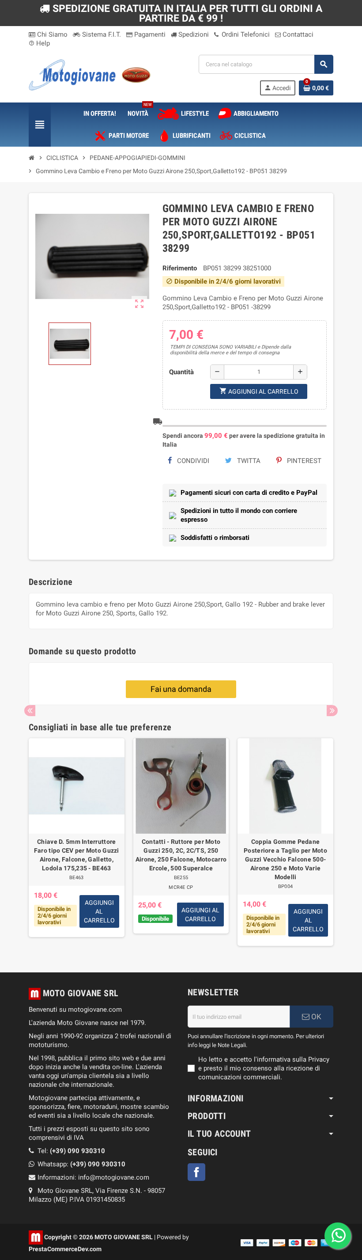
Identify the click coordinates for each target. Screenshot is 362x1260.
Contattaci (297, 34)
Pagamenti (149, 34)
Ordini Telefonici (245, 34)
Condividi (192, 461)
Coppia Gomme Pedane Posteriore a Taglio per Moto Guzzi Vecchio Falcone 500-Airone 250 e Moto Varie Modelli (285, 859)
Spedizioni (193, 34)
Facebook (196, 1172)
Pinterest (303, 461)
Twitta (247, 461)
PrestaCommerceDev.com (65, 1248)
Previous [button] (29, 710)
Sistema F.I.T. (100, 34)
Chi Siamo (51, 34)
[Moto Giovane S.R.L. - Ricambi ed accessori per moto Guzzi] (90, 74)
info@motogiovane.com (113, 1177)
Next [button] (332, 710)
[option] (76, 842)
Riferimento (179, 268)
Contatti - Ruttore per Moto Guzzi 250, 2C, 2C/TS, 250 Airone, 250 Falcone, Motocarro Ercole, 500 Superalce (181, 855)
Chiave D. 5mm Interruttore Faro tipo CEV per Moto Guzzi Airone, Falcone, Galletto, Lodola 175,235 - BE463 (76, 855)
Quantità (181, 372)
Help (39, 43)
